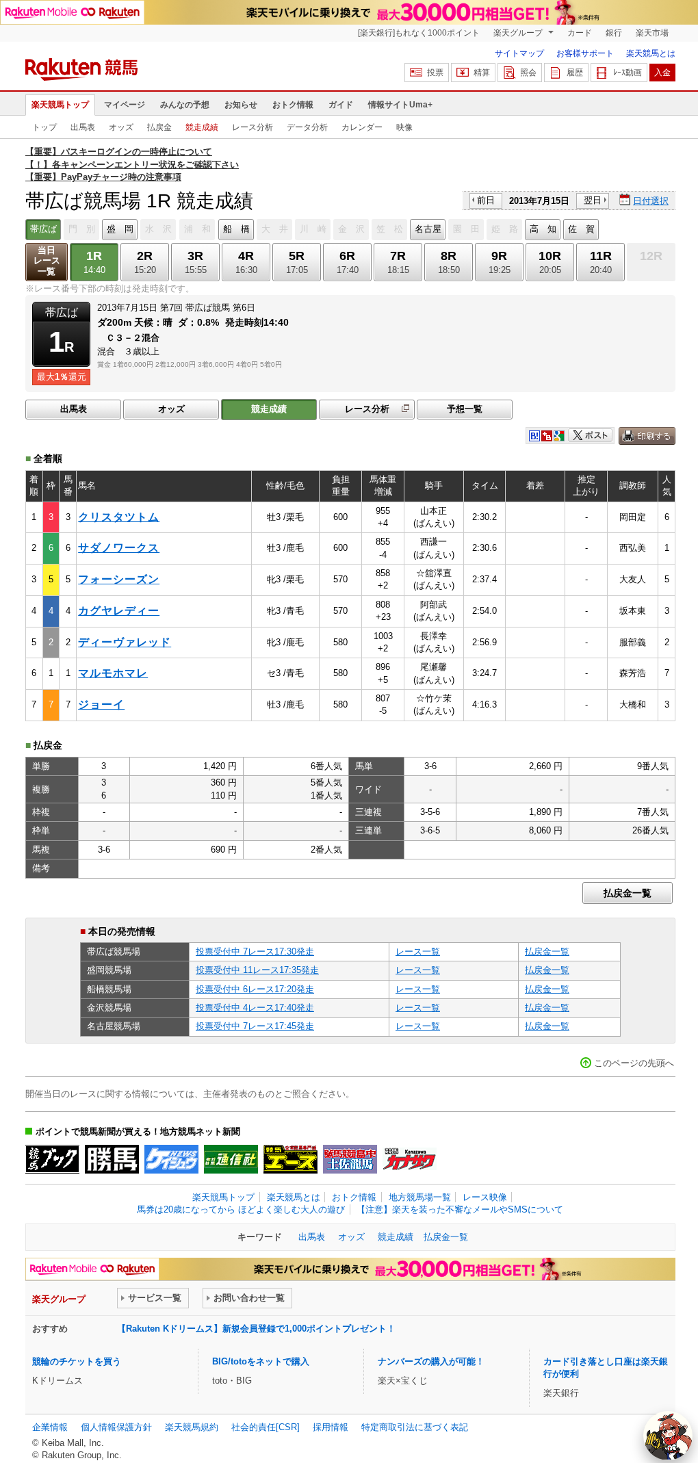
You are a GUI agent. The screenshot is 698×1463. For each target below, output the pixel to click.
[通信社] (231, 1159)
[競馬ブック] (52, 1159)
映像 (404, 127)
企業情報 (50, 1427)
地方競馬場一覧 (420, 1197)
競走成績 (201, 127)
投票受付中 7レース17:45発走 (255, 1026)
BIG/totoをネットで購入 (260, 1361)
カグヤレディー (118, 611)
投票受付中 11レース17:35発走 (257, 970)
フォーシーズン (118, 579)
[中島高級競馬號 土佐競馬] (350, 1159)
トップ (44, 127)
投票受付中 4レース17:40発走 (255, 1007)
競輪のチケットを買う (76, 1361)
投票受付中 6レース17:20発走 (255, 989)
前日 (486, 200)
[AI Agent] (668, 1435)
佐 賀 (581, 229)
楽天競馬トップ (60, 104)
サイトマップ (519, 53)
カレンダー (362, 127)
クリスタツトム (118, 517)
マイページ (124, 104)
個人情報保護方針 (116, 1427)
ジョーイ (101, 704)
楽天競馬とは (650, 53)
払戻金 (159, 127)
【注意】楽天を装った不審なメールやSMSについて (460, 1209)
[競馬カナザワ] (410, 1159)
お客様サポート (585, 53)
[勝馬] (112, 1159)
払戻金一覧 (627, 893)
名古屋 (428, 229)
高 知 (543, 229)
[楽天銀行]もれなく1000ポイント (419, 33)
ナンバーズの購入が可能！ (431, 1361)
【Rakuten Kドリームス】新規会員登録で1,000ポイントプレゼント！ (256, 1328)
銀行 (614, 33)
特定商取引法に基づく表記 (414, 1427)
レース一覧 (418, 951)
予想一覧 (464, 409)
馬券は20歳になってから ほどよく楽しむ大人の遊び (241, 1209)
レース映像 (485, 1197)
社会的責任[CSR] (265, 1427)
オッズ (121, 127)
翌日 (593, 200)
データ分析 (307, 127)
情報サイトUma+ (400, 104)
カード (579, 33)
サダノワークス (118, 548)
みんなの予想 (184, 104)
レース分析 (252, 127)
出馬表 (82, 127)
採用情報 (330, 1427)
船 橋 (236, 229)
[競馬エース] (290, 1159)
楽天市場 (652, 33)
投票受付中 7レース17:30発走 (255, 951)
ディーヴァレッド (124, 642)
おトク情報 (292, 104)
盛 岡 (120, 229)
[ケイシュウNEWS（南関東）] (171, 1159)
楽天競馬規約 (191, 1427)
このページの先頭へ (634, 1063)
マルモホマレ (113, 673)
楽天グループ (519, 33)
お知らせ (240, 104)
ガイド (340, 104)
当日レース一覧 (47, 261)
